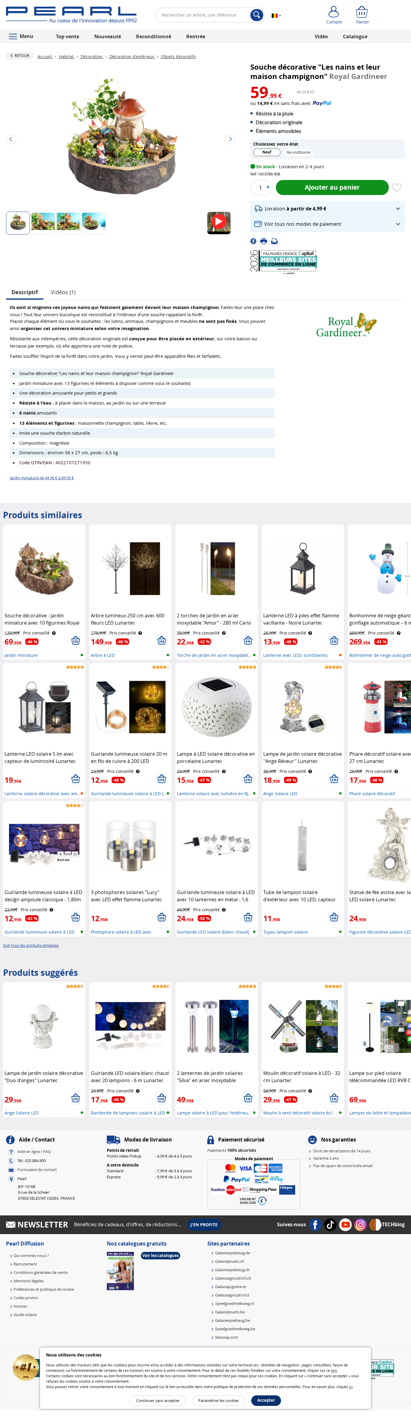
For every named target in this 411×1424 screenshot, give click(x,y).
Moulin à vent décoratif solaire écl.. (298, 1113)
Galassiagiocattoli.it (232, 1295)
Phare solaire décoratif (372, 793)
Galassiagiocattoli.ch (233, 1278)
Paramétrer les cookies (218, 1400)
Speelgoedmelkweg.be (235, 1328)
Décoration (91, 56)
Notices (20, 1306)
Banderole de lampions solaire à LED (128, 1113)
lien (334, 1370)
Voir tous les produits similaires (31, 945)
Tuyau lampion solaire (285, 932)
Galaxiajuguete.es (230, 1286)
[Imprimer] (265, 240)
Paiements (231, 1150)
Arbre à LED (103, 655)
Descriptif (24, 292)
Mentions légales (29, 1281)
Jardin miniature (21, 655)
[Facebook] (255, 240)
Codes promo (26, 1297)
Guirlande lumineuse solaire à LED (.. (128, 793)
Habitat (66, 56)
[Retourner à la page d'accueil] (71, 16)
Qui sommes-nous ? (31, 1255)
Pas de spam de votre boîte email (342, 1165)
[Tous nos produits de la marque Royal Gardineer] (347, 322)
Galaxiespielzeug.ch (232, 1269)
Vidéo (321, 36)
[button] (327, 208)
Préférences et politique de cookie (44, 1289)
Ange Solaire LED (280, 793)
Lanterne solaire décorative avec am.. (42, 793)
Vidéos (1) (63, 292)
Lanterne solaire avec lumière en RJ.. (214, 793)
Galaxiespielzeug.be (232, 1320)
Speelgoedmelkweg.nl (234, 1303)
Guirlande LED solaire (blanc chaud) (213, 932)
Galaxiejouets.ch (229, 1261)
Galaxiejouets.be (230, 1312)
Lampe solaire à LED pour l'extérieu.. (213, 1113)
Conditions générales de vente (41, 1272)
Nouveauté (107, 36)
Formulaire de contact (37, 1169)
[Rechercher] (256, 15)
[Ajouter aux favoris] (397, 188)
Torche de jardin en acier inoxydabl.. (214, 655)
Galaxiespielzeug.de (232, 1252)
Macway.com (226, 1337)
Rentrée (195, 36)
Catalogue (355, 36)
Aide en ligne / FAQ (34, 1151)
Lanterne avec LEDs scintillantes (295, 655)
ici (351, 1386)
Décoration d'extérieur (132, 56)
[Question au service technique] (276, 240)
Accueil (45, 56)
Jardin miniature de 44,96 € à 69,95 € (42, 477)
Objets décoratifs (178, 56)
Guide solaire (25, 1314)
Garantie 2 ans (326, 1158)
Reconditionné (153, 36)
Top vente (67, 36)
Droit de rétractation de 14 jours (341, 1151)
